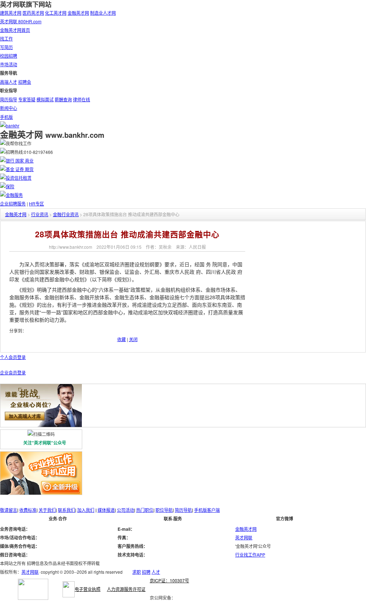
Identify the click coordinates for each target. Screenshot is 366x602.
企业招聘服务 (13, 203)
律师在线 (81, 99)
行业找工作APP (250, 555)
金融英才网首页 (15, 30)
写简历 (6, 47)
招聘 (146, 572)
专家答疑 (26, 99)
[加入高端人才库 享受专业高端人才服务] (41, 425)
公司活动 (125, 510)
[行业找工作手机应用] (41, 456)
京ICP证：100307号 (169, 580)
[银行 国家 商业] (17, 160)
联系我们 (66, 510)
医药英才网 (33, 13)
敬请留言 (8, 510)
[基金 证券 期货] (17, 169)
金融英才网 (78, 13)
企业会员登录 (13, 372)
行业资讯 (39, 214)
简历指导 (8, 99)
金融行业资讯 (66, 214)
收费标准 (27, 510)
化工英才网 (55, 13)
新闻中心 (8, 108)
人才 (156, 572)
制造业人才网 (103, 13)
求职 (136, 572)
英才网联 (243, 537)
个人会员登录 (13, 357)
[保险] (7, 186)
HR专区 (36, 203)
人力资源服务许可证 (126, 589)
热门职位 (144, 510)
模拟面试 (45, 99)
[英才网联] (33, 598)
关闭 (133, 339)
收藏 (121, 339)
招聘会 (24, 82)
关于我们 (47, 510)
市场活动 (8, 64)
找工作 (6, 38)
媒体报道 (106, 510)
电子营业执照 (87, 589)
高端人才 (8, 82)
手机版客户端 (207, 510)
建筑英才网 (10, 13)
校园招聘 (8, 56)
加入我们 (85, 510)
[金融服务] (11, 195)
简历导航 (183, 510)
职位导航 (164, 510)
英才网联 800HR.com (20, 21)
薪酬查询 (63, 99)
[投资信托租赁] (15, 178)
